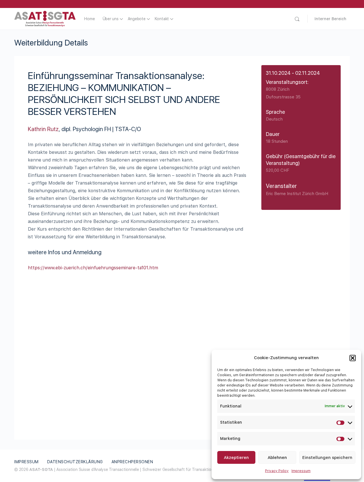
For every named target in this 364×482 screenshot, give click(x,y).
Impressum (301, 471)
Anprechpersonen (132, 462)
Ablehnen (277, 457)
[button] (352, 358)
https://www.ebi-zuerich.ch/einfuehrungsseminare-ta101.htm (93, 267)
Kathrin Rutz (43, 129)
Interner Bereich (330, 18)
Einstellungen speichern (327, 457)
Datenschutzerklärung (75, 462)
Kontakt (162, 18)
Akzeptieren (236, 457)
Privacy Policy (277, 471)
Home (89, 18)
